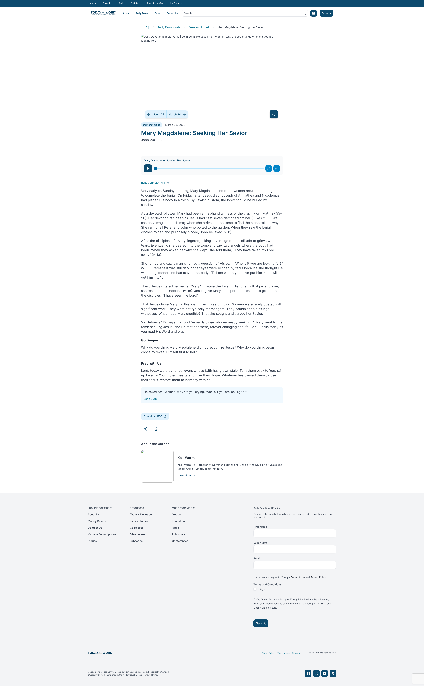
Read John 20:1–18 (153, 182)
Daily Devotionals (169, 27)
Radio (121, 3)
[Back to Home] (147, 27)
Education (107, 3)
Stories (92, 541)
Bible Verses (137, 534)
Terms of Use (298, 577)
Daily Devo (142, 13)
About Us (94, 514)
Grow (157, 13)
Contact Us (95, 527)
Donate (326, 13)
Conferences (176, 3)
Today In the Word (155, 3)
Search (188, 14)
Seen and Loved (199, 27)
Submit (261, 623)
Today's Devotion (141, 514)
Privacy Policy (318, 577)
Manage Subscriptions (102, 534)
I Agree (262, 589)
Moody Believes (98, 521)
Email (256, 558)
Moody (93, 3)
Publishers (135, 3)
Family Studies (139, 521)
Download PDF (153, 416)
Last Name (260, 542)
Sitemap (296, 653)
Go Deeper (136, 527)
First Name (260, 526)
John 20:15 (151, 398)
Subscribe (172, 13)
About (126, 13)
